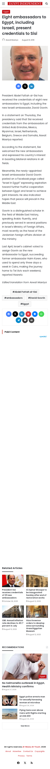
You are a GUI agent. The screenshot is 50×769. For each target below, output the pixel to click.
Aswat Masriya (12, 40)
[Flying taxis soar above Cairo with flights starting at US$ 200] (9, 714)
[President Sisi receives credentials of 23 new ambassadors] (13, 581)
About (8, 751)
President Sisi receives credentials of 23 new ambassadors (12, 593)
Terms (29, 755)
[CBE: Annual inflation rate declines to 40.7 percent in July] (13, 611)
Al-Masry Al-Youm (31, 746)
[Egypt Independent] (25, 3)
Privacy (21, 755)
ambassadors (14, 298)
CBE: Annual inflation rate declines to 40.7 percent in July (12, 623)
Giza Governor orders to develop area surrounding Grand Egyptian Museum (35, 625)
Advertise (17, 751)
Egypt (6, 11)
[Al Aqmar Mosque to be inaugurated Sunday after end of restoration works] (37, 581)
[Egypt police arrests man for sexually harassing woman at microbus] (9, 700)
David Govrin (37, 298)
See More (25, 726)
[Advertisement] (25, 452)
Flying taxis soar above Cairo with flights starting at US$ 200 (32, 713)
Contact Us (28, 751)
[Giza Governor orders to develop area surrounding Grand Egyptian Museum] (37, 611)
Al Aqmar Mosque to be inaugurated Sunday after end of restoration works (36, 593)
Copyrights (40, 751)
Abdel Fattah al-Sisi (26, 291)
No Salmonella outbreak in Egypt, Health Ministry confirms (23, 684)
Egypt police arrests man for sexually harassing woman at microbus (32, 699)
